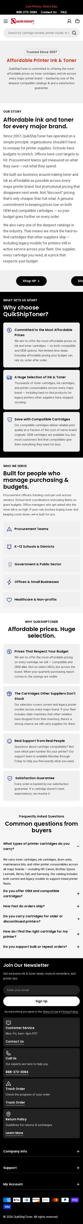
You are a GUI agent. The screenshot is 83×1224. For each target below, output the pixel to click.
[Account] (69, 21)
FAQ (64, 12)
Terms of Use (50, 1011)
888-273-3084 (26, 12)
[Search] (74, 32)
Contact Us (49, 12)
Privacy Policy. (69, 1011)
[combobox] (41, 33)
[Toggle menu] (5, 21)
